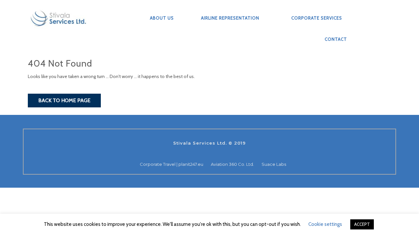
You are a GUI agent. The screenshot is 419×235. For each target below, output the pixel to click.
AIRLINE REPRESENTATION (230, 18)
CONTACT (336, 39)
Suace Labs (274, 164)
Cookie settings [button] (325, 224)
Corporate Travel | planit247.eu (171, 164)
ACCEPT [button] (362, 224)
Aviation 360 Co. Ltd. (232, 164)
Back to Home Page (64, 100)
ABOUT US (162, 18)
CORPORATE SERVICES (316, 18)
